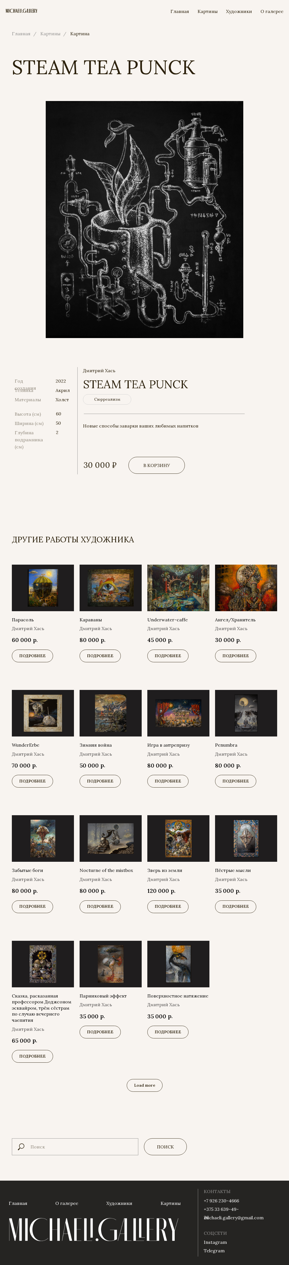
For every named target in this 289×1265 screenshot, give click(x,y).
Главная (179, 11)
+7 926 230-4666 (221, 1200)
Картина (79, 33)
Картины (208, 11)
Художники (239, 11)
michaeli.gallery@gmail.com (234, 1217)
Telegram (214, 1250)
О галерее (271, 11)
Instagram (215, 1242)
